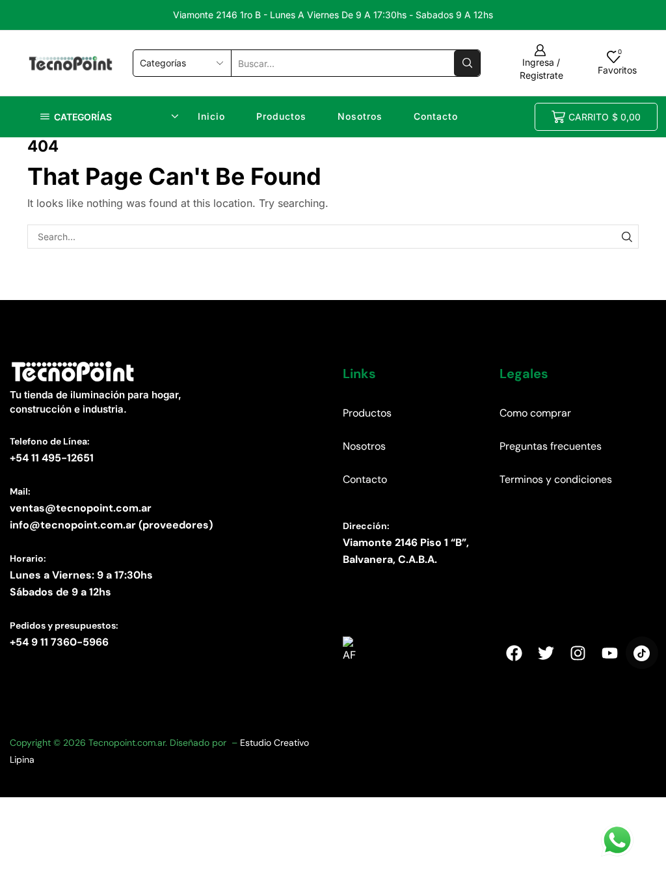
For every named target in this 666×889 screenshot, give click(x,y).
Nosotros (360, 116)
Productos (281, 116)
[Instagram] (578, 652)
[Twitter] (545, 652)
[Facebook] (514, 652)
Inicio (211, 116)
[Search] (627, 237)
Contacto (436, 116)
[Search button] (467, 63)
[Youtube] (610, 652)
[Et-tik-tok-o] (642, 652)
